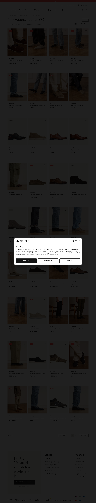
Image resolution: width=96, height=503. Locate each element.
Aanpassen (47, 260)
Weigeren (69, 260)
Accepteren (26, 260)
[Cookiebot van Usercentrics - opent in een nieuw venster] (73, 241)
